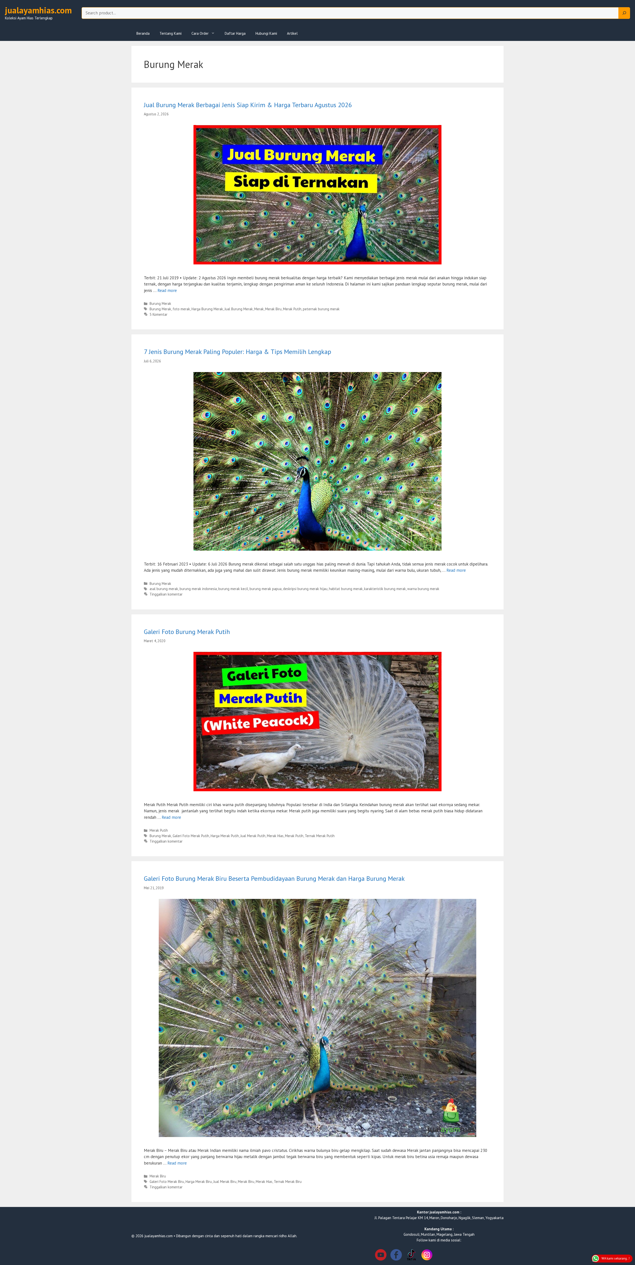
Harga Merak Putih (225, 835)
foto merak (181, 309)
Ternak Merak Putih (320, 835)
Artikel (292, 33)
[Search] (624, 13)
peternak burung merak (321, 309)
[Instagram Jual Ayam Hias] (427, 1256)
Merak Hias (275, 835)
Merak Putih (292, 309)
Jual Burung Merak (238, 309)
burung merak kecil (233, 588)
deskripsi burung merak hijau (305, 588)
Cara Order (200, 33)
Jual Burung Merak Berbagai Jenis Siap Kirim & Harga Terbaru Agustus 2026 (248, 105)
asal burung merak (164, 588)
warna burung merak (423, 588)
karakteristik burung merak (385, 588)
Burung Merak (160, 303)
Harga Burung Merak (207, 309)
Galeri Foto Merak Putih (191, 835)
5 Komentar (158, 314)
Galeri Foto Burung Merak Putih (187, 632)
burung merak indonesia (198, 588)
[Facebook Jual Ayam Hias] (396, 1256)
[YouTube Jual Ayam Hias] (381, 1256)
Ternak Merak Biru (288, 1181)
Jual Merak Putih (252, 835)
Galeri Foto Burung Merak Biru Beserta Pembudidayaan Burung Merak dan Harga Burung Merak (274, 878)
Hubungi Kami (266, 33)
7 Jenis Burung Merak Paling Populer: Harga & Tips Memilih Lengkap (237, 352)
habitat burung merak (346, 588)
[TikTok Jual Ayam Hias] (411, 1256)
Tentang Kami (170, 33)
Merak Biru (273, 309)
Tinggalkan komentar (166, 594)
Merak (259, 309)
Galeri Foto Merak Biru (167, 1181)
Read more (167, 290)
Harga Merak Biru (199, 1181)
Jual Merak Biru (224, 1181)
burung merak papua (266, 588)
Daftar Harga (235, 33)
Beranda (143, 33)
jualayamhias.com (38, 10)
